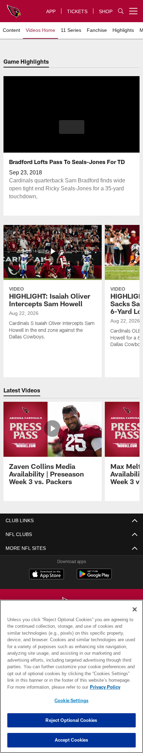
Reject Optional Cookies (71, 720)
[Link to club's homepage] (14, 8)
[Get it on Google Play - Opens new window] (94, 577)
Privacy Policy (45, 687)
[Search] (121, 11)
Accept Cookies (72, 740)
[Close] (134, 609)
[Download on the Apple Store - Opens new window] (46, 575)
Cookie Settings (71, 700)
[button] (71, 131)
